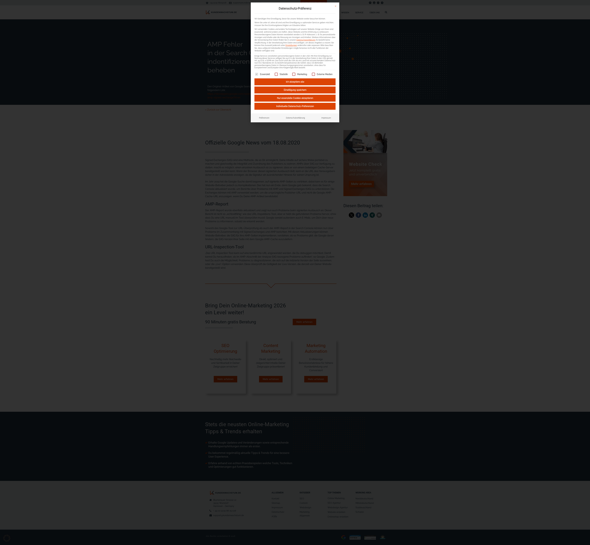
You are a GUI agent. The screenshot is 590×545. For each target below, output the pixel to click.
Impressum (326, 118)
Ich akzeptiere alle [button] (295, 82)
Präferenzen (264, 118)
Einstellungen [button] (291, 45)
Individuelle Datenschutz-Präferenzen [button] (295, 106)
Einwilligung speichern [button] (295, 90)
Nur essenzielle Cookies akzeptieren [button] (295, 98)
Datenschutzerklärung (305, 40)
